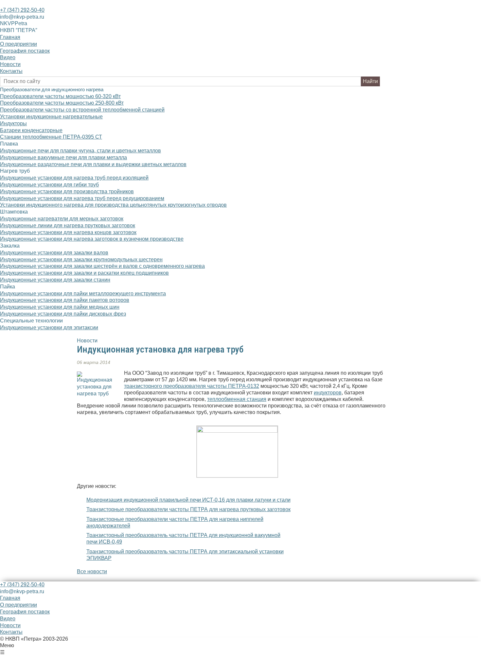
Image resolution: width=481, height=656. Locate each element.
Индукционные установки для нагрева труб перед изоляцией (74, 178)
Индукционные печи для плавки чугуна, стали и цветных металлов (80, 150)
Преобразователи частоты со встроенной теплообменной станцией (82, 109)
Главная (10, 37)
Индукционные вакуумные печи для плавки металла (63, 157)
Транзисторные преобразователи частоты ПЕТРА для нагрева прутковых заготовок (188, 509)
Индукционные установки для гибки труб (49, 184)
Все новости (92, 571)
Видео (7, 57)
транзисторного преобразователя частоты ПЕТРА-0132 (191, 386)
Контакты (11, 71)
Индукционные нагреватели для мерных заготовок (61, 218)
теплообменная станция (236, 399)
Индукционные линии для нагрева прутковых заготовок (67, 225)
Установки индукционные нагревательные (51, 116)
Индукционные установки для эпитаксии (49, 327)
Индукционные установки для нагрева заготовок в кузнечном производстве (92, 239)
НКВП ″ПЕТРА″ (18, 30)
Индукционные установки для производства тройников (67, 191)
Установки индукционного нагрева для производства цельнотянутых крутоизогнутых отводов (113, 205)
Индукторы (13, 123)
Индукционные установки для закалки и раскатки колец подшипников (84, 273)
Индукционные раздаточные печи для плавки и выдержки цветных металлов (93, 164)
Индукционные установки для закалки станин (55, 280)
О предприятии (18, 44)
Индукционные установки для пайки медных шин (59, 307)
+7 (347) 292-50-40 (22, 10)
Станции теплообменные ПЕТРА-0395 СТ (51, 137)
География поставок (25, 51)
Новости (10, 64)
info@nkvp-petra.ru (22, 17)
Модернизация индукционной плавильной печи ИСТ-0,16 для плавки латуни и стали (188, 500)
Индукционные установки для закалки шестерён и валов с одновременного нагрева (102, 266)
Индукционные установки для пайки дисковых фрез (63, 314)
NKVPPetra (13, 23)
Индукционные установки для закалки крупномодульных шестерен (81, 259)
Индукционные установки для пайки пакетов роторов (64, 300)
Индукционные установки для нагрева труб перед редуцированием (82, 198)
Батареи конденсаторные (31, 130)
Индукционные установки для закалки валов (54, 252)
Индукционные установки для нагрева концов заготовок (68, 232)
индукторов (328, 392)
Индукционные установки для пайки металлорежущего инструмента (83, 293)
